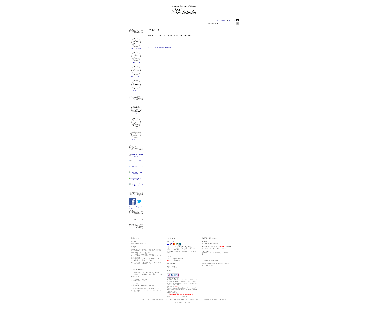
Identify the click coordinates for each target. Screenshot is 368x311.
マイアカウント (221, 20)
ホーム (144, 299)
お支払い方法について (183, 299)
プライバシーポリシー (170, 299)
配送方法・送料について (196, 299)
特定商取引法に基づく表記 (211, 299)
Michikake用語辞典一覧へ (163, 47)
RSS (220, 299)
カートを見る (233, 20)
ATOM (224, 299)
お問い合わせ (159, 299)
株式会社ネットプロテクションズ (187, 288)
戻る (149, 47)
